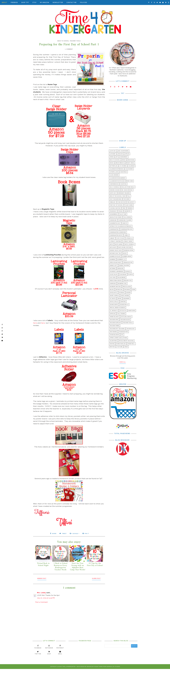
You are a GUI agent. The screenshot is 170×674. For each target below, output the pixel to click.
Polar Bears (121, 277)
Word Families (121, 343)
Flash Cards (129, 205)
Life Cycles (120, 238)
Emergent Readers (124, 193)
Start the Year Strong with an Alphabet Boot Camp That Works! (77, 566)
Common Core (128, 180)
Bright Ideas (130, 162)
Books (112, 162)
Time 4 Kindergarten (69, 666)
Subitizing (131, 310)
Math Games (119, 244)
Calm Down (129, 168)
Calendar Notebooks (116, 168)
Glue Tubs (123, 214)
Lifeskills (129, 238)
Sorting (123, 301)
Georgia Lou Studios (113, 666)
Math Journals (129, 244)
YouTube (119, 346)
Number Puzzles (115, 256)
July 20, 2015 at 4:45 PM (46, 598)
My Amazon (44, 2)
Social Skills (114, 301)
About (4, 2)
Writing (112, 346)
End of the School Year (117, 196)
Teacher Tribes (114, 325)
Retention (119, 289)
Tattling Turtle (126, 316)
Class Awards (114, 174)
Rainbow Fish (122, 283)
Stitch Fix (123, 310)
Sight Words (125, 295)
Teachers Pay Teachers (117, 328)
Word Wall (131, 343)
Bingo (124, 159)
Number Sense (126, 256)
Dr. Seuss (125, 190)
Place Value (114, 274)
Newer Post (41, 578)
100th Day (113, 150)
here (35, 323)
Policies (83, 2)
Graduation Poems (116, 217)
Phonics (128, 271)
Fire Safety (130, 202)
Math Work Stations (125, 247)
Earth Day (113, 193)
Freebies (14, 2)
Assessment (124, 156)
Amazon (120, 153)
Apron (112, 156)
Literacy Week (127, 241)
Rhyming (127, 289)
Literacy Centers (115, 241)
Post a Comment (41, 602)
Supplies (112, 313)
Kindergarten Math (116, 235)
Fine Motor (121, 202)
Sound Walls (124, 304)
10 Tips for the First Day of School (95, 564)
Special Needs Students (117, 307)
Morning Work (128, 250)
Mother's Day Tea (115, 253)
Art (117, 156)
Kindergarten (114, 229)
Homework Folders (125, 220)
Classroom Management (117, 177)
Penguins (120, 268)
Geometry (128, 211)
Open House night (115, 262)
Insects (124, 223)
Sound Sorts (114, 304)
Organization (127, 262)
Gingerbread (114, 214)
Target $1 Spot (114, 316)
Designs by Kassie (92, 666)
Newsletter (58, 2)
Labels (126, 235)
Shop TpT (25, 2)
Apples (127, 153)
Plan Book (123, 274)
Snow (119, 298)
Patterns (112, 268)
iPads (126, 346)
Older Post (96, 578)
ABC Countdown (123, 150)
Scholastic (113, 292)
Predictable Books (116, 280)
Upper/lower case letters (118, 337)
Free (123, 208)
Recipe (112, 289)
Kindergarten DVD (126, 229)
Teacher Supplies (115, 322)
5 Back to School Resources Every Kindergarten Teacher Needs (60, 566)
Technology (131, 328)
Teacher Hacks (125, 319)
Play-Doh (113, 277)
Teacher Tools (75, 40)
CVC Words (122, 165)
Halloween (127, 217)
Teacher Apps (114, 319)
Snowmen (126, 298)
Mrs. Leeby (41, 593)
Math (111, 244)
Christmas (123, 171)
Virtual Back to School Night (43, 564)
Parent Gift (113, 265)
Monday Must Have (116, 250)
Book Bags (131, 159)
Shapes (128, 292)
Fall (128, 196)
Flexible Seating (115, 208)
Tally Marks (121, 313)
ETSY (34, 2)
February (113, 202)
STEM (133, 289)
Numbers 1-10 (121, 259)
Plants (130, 274)
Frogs (121, 211)
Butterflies (113, 165)
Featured (126, 199)
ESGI (131, 190)
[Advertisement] (69, 618)
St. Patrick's (114, 310)
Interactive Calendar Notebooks (120, 226)
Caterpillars (114, 171)
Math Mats (113, 247)
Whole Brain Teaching (126, 340)
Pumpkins (113, 283)
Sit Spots (113, 298)
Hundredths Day (115, 223)
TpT (122, 334)
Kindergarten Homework (118, 232)
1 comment (69, 49)
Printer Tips (128, 280)
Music (125, 253)
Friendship (113, 211)
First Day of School (116, 205)
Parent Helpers (124, 265)
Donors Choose (115, 190)
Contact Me (71, 2)
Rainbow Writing (115, 286)
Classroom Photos (116, 180)
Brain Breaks (120, 162)
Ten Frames (113, 331)
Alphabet (113, 153)
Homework (113, 220)
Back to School (63, 40)
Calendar (131, 165)
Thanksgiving (123, 331)
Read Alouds (127, 286)
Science (121, 292)
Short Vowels (114, 295)
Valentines (113, 340)
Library (112, 238)
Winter (112, 343)
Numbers (112, 259)
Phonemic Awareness (116, 271)
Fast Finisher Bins (115, 199)
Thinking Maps (114, 334)
